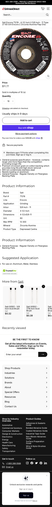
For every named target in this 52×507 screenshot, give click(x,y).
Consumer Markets (10, 431)
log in (28, 154)
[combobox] (26, 14)
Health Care (7, 442)
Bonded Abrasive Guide (36, 428)
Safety (5, 448)
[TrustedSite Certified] (9, 272)
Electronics (7, 437)
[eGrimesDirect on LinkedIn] (45, 463)
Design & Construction (12, 434)
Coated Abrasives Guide (37, 431)
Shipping (5, 108)
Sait (20, 281)
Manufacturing (8, 445)
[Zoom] (48, 76)
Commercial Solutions (12, 428)
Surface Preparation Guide (35, 442)
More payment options (26, 134)
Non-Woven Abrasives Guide (36, 437)
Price (4, 83)
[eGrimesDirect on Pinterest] (41, 463)
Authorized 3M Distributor (26, 3)
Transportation (8, 451)
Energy (5, 439)
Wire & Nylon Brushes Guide (36, 447)
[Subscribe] (42, 354)
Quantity (6, 96)
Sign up (19, 154)
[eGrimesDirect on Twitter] (36, 463)
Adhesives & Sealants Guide (35, 424)
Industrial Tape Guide (35, 434)
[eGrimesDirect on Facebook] (32, 463)
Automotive (7, 425)
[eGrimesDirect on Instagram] (27, 463)
